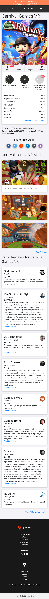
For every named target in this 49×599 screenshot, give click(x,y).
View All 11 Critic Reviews (35, 120)
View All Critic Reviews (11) (36, 512)
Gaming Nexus (13, 397)
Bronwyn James (10, 497)
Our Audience (24, 539)
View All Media (41, 252)
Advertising (24, 571)
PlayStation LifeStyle (16, 294)
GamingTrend (12, 420)
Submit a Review (24, 534)
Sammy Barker (9, 365)
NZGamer (10, 493)
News (9, 9)
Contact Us (24, 545)
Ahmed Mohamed (11, 340)
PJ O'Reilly (8, 274)
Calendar (23, 9)
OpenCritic (12, 585)
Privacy (24, 579)
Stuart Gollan (9, 454)
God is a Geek (12, 271)
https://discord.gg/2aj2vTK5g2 (24, 4)
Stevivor (9, 451)
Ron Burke (8, 424)
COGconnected (13, 336)
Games (14, 9)
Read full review (10, 327)
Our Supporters (24, 542)
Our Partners (24, 537)
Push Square (12, 362)
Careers (24, 574)
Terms (24, 577)
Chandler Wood (10, 297)
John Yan (7, 400)
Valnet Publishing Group (32, 585)
